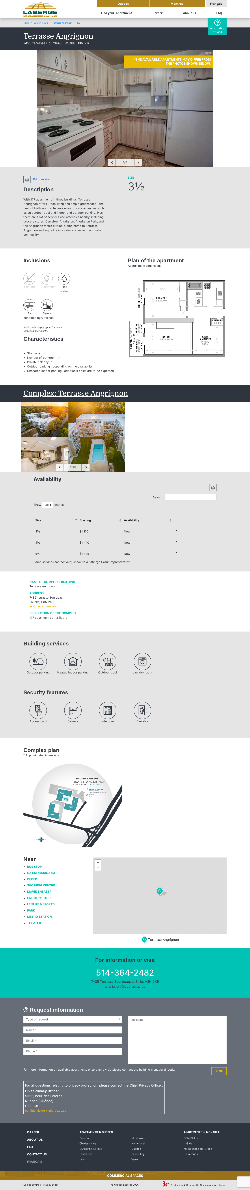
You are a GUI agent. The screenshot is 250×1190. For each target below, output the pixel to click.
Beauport (85, 1138)
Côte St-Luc (191, 1138)
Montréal (177, 4)
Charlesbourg (87, 1143)
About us (189, 13)
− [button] (98, 868)
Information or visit (217, 30)
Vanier (135, 1159)
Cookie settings (32, 1184)
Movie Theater (39, 891)
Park (31, 910)
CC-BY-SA (203, 932)
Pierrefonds (191, 1154)
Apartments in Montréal (202, 1132)
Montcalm (137, 1138)
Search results (41, 22)
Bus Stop (34, 866)
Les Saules (85, 1154)
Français (216, 4)
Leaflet (156, 932)
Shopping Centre (41, 885)
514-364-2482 (125, 973)
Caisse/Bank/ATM (41, 873)
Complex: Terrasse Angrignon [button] (75, 393)
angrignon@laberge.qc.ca (125, 986)
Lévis (82, 1159)
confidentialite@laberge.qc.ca (45, 1110)
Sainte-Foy (138, 1154)
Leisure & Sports (41, 904)
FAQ (219, 13)
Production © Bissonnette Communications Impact (198, 1185)
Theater (34, 923)
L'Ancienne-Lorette (90, 1148)
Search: (158, 497)
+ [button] (98, 862)
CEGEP (32, 879)
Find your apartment (116, 13)
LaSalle (188, 1143)
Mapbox (222, 932)
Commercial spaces (125, 1176)
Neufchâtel (138, 1143)
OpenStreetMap (179, 932)
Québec (123, 4)
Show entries (48, 504)
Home (26, 22)
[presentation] (112, 162)
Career (157, 13)
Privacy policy (50, 1184)
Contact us (37, 1154)
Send (218, 1071)
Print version (41, 179)
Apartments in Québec (96, 1132)
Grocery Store (40, 898)
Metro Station (39, 916)
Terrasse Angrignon (62, 22)
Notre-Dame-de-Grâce (198, 1148)
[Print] (213, 487)
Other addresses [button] (44, 606)
